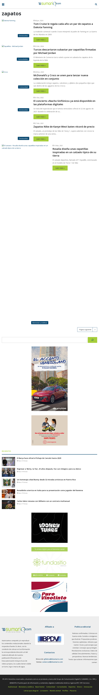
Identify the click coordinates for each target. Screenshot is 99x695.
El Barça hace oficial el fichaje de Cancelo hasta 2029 (39, 616)
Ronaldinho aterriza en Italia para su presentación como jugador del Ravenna (50, 649)
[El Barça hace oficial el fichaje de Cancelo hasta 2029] (8, 619)
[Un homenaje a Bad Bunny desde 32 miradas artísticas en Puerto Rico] (8, 641)
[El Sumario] (49, 4)
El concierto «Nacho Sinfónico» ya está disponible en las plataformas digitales (73, 104)
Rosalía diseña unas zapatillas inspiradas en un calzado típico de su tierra (74, 311)
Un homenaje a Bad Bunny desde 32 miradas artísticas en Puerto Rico (46, 638)
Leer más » (41, 40)
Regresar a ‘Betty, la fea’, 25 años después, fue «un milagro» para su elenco (49, 627)
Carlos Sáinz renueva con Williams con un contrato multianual (43, 659)
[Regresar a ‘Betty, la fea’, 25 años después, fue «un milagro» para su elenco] (8, 630)
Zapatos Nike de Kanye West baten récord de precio (63, 285)
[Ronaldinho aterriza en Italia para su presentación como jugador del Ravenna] (8, 652)
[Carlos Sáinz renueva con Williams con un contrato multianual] (8, 662)
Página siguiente (85, 488)
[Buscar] (92, 498)
